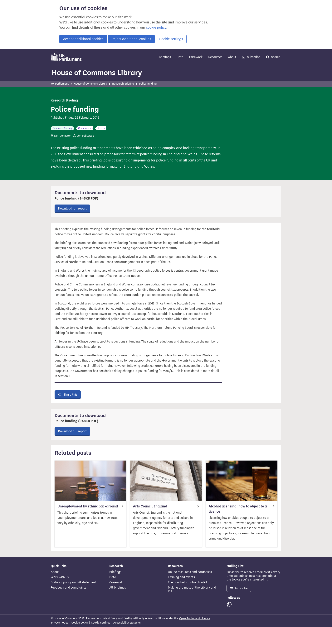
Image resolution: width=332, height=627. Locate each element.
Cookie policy (79, 622)
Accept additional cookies (83, 39)
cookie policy (156, 27)
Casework (196, 57)
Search (275, 57)
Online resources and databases (190, 572)
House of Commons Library (97, 72)
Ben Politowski (86, 135)
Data (180, 57)
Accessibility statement (127, 622)
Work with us (60, 577)
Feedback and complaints (68, 587)
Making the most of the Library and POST (192, 589)
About (232, 57)
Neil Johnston (62, 135)
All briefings (117, 587)
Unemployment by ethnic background (87, 506)
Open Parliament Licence (194, 618)
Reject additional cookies (131, 39)
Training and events (181, 577)
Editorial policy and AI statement (73, 582)
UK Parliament (60, 83)
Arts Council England (150, 506)
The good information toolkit (187, 582)
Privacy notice (59, 622)
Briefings (165, 57)
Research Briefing (123, 83)
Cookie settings (171, 39)
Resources (215, 57)
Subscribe (253, 57)
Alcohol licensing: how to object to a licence (238, 509)
